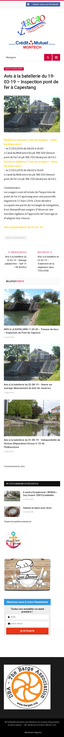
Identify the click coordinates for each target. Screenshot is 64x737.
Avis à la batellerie (14, 69)
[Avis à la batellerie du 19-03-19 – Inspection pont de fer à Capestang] (32, 114)
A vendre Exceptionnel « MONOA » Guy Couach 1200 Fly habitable (40, 494)
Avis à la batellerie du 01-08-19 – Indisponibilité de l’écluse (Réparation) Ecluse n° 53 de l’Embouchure (32, 444)
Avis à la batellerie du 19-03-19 (23, 227)
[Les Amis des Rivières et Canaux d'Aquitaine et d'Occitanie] (32, 25)
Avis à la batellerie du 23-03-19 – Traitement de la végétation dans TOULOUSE (48, 263)
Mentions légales (33, 732)
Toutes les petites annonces (17, 521)
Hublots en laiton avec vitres (37, 508)
